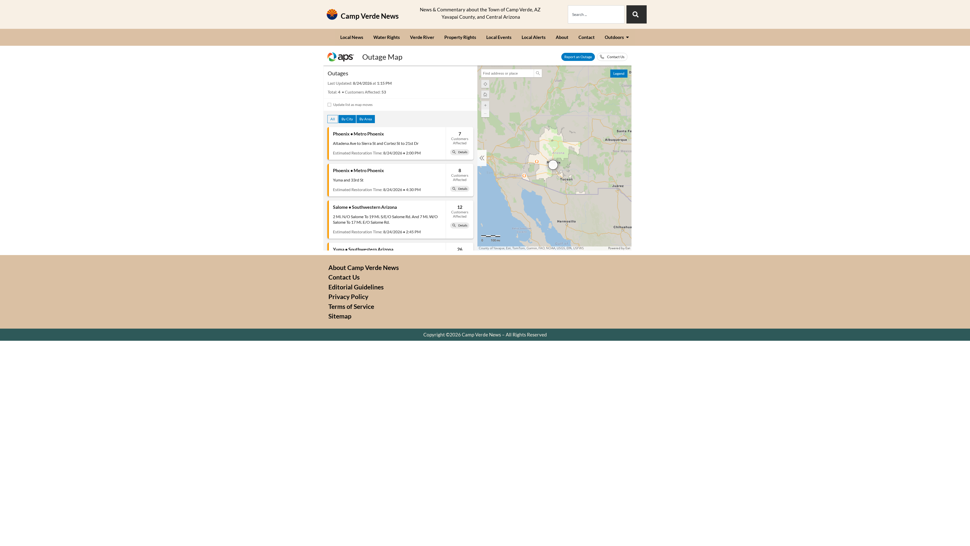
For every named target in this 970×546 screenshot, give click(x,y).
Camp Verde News (370, 16)
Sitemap (339, 316)
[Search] (636, 14)
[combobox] (596, 14)
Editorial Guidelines (356, 287)
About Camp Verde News (363, 267)
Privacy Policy (348, 296)
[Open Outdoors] (627, 37)
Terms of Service (351, 306)
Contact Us (344, 277)
